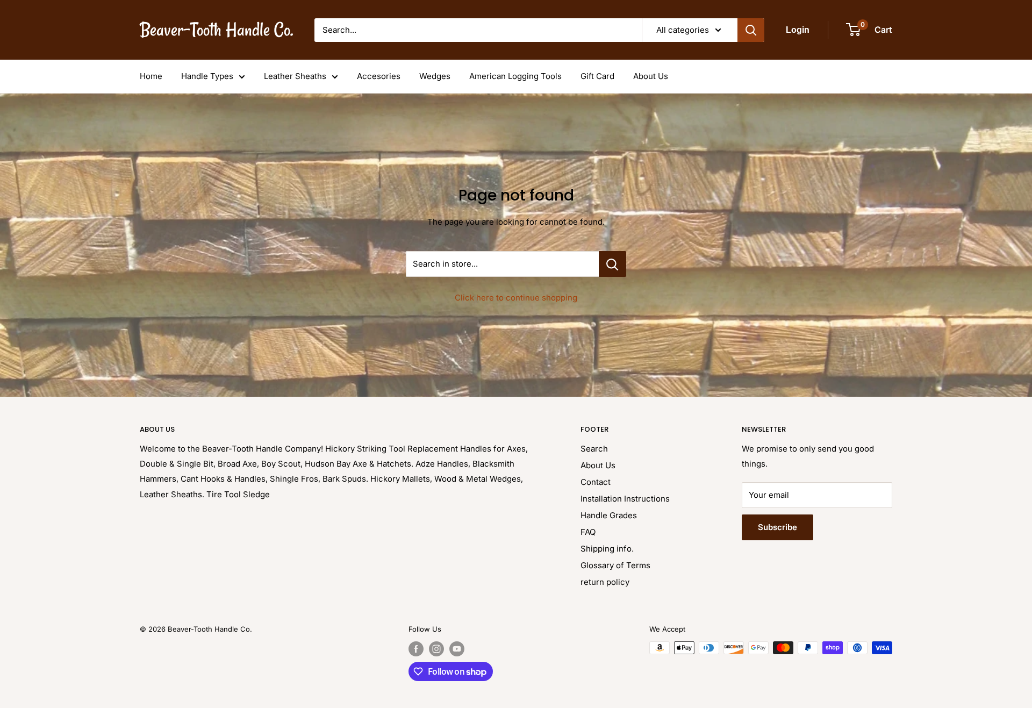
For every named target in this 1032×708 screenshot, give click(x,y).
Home (151, 76)
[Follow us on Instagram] (436, 648)
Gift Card (597, 76)
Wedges (434, 76)
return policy (604, 582)
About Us (650, 76)
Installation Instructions (625, 499)
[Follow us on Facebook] (416, 648)
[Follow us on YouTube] (456, 648)
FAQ (588, 532)
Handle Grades (608, 515)
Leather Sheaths (295, 76)
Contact (595, 482)
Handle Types (207, 76)
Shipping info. (607, 548)
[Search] (750, 30)
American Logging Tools (515, 76)
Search (594, 449)
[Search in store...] (612, 264)
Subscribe (777, 527)
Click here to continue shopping (516, 297)
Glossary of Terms (615, 565)
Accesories (378, 76)
